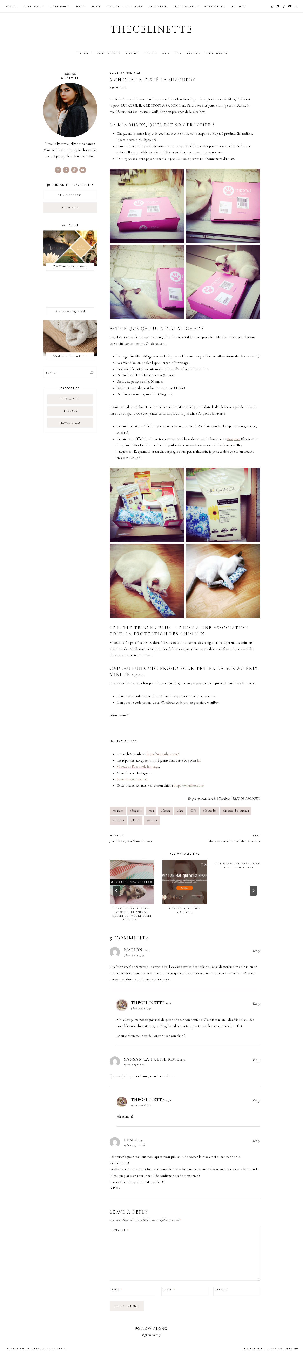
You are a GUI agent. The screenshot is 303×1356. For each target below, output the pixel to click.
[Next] (253, 891)
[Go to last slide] (116, 891)
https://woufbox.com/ (189, 785)
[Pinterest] (278, 6)
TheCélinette (148, 1002)
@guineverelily (151, 1334)
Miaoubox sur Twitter (132, 779)
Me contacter (215, 6)
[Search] (91, 372)
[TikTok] (284, 6)
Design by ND (287, 1348)
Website (221, 1289)
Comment (120, 1230)
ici (199, 760)
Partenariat (158, 6)
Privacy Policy (18, 1348)
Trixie (135, 820)
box (151, 810)
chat (180, 810)
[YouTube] (289, 6)
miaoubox (118, 820)
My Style (150, 53)
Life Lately (84, 53)
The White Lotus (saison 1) (70, 266)
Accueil (12, 6)
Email (169, 1289)
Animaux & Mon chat (125, 73)
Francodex (209, 810)
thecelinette (148, 1099)
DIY (193, 810)
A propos (238, 6)
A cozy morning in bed (70, 311)
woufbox (152, 820)
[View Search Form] (295, 6)
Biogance (233, 439)
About (95, 6)
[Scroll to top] (296, 1345)
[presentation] (132, 882)
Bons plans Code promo (124, 6)
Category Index (109, 53)
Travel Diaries (216, 53)
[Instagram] (272, 6)
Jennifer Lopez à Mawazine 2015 (131, 838)
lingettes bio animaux (236, 810)
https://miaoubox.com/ (163, 754)
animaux (117, 810)
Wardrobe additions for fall (70, 356)
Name (116, 1289)
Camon (165, 810)
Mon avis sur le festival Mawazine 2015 (234, 838)
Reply (256, 951)
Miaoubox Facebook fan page (138, 766)
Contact (132, 53)
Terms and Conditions (50, 1348)
